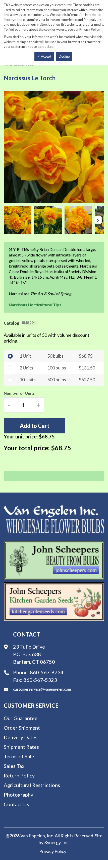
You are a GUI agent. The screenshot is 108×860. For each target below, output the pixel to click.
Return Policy (19, 775)
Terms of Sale (19, 756)
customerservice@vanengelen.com (42, 689)
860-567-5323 (40, 680)
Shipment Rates (21, 747)
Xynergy (52, 842)
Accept (46, 56)
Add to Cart (34, 425)
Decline (64, 56)
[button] (19, 220)
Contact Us (16, 804)
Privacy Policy (52, 851)
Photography (18, 795)
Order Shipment (22, 728)
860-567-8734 (47, 672)
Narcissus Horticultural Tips (35, 304)
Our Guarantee (20, 718)
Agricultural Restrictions (32, 785)
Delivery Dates (20, 737)
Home (7, 65)
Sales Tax (14, 766)
